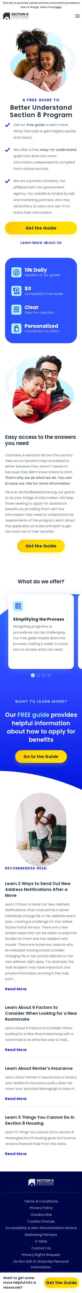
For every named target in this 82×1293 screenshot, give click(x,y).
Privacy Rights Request (41, 1254)
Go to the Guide (41, 756)
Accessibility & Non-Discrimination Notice (41, 1227)
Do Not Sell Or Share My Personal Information (41, 1264)
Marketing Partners (41, 1234)
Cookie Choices (41, 1221)
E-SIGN (41, 1241)
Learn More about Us (41, 242)
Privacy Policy (41, 1207)
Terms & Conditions (41, 1201)
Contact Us (41, 1248)
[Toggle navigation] (77, 16)
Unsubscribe (41, 1214)
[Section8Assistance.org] (41, 1182)
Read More (16, 989)
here (58, 7)
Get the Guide (41, 228)
